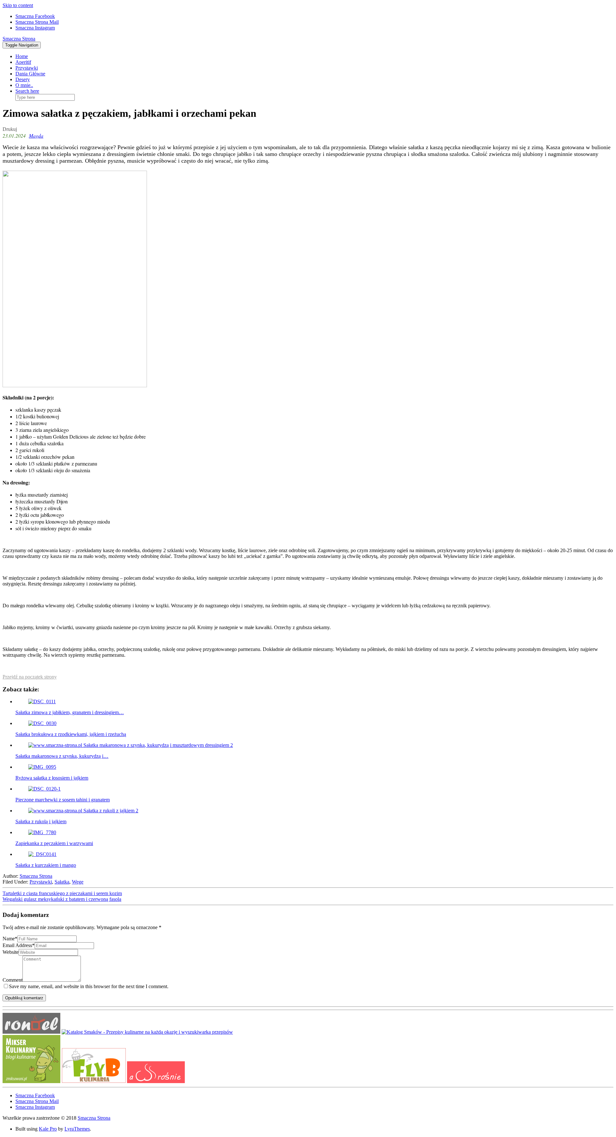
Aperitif (23, 62)
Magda (36, 135)
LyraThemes (77, 1129)
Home (21, 56)
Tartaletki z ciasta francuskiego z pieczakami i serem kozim (62, 893)
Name (10, 938)
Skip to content (18, 5)
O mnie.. (24, 85)
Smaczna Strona (19, 38)
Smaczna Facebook (35, 16)
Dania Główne (30, 73)
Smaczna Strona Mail (37, 22)
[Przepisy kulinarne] (31, 1081)
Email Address (19, 945)
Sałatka (62, 882)
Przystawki (26, 68)
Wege (77, 882)
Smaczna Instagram (35, 27)
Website (11, 952)
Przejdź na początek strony (30, 677)
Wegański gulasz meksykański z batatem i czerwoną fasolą (62, 899)
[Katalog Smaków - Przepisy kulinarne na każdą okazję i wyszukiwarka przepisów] (147, 1032)
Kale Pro (48, 1129)
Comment (12, 980)
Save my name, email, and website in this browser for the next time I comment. (88, 986)
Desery (22, 79)
